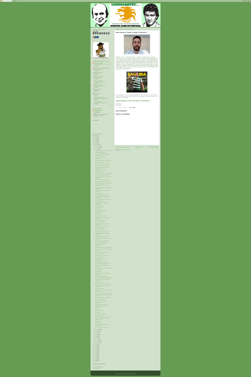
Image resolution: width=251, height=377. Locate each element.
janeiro (96, 343)
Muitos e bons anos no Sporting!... (102, 165)
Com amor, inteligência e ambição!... (102, 163)
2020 (95, 345)
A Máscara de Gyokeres (99, 97)
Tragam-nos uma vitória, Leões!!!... (102, 231)
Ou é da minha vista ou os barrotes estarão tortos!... (102, 168)
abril (96, 337)
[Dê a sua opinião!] (131, 107)
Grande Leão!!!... (98, 269)
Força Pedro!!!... (98, 245)
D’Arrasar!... (97, 308)
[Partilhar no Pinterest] (135, 107)
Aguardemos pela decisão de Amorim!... (103, 317)
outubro (97, 149)
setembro (97, 329)
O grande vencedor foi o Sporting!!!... (102, 181)
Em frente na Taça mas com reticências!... (103, 247)
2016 (95, 352)
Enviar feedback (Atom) (126, 149)
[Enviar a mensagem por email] (130, 107)
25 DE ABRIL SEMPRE (98, 115)
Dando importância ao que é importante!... (104, 268)
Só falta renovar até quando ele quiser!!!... (103, 150)
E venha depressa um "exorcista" (102, 194)
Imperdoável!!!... (98, 271)
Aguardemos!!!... (98, 320)
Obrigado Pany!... (98, 302)
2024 (95, 139)
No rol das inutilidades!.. (100, 299)
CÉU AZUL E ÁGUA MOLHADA (100, 114)
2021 (95, 144)
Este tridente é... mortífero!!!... (101, 215)
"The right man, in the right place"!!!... (102, 263)
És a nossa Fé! (97, 93)
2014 (95, 355)
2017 (95, 350)
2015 (95, 353)
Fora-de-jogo (97, 89)
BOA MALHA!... (97, 111)
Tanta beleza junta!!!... (99, 171)
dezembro (97, 145)
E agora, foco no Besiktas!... (101, 156)
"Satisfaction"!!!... (98, 158)
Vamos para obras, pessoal (99, 81)
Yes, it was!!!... (98, 312)
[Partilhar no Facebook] (133, 107)
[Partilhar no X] (132, 107)
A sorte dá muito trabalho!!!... (101, 220)
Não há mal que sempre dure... (101, 276)
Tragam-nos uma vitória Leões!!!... (102, 240)
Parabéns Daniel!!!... (99, 257)
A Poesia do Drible (98, 72)
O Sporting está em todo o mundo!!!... (103, 297)
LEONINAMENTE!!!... (98, 110)
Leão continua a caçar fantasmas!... (102, 175)
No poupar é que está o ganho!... (102, 236)
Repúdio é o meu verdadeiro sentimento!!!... (101, 307)
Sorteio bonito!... (98, 214)
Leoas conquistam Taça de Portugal (101, 98)
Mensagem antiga (153, 147)
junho (96, 334)
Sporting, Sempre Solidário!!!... (101, 261)
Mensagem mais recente (123, 147)
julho (96, 332)
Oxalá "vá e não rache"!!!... (100, 230)
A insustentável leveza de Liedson (101, 68)
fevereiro (97, 341)
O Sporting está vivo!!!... (100, 201)
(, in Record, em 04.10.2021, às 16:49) (123, 69)
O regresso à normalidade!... (101, 300)
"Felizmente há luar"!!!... (100, 244)
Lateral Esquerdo (98, 101)
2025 (95, 137)
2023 (95, 140)
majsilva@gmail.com (97, 368)
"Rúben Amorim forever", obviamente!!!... (103, 160)
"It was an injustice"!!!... (100, 310)
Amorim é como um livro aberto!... (102, 179)
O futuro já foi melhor (98, 69)
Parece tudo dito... (99, 193)
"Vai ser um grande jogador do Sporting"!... (104, 173)
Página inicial (139, 147)
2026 (95, 135)
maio (96, 336)
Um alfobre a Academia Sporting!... (102, 252)
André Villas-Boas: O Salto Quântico (101, 102)
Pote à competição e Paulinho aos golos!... (104, 277)
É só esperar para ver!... (100, 228)
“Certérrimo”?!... (98, 209)
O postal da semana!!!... (100, 288)
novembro (97, 147)
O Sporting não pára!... (100, 253)
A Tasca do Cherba (98, 80)
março (96, 339)
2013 (95, 357)
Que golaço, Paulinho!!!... (100, 222)
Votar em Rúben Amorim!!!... (101, 210)
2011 (95, 360)
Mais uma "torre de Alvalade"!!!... (102, 242)
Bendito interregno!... (99, 315)
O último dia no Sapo (98, 77)
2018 (95, 348)
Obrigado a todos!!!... (99, 319)
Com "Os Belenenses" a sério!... (101, 304)
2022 (95, 142)
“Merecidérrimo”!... (99, 212)
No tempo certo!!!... (99, 207)
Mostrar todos (111, 105)
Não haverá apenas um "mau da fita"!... (103, 283)
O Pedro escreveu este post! (99, 86)
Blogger (134, 373)
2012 (95, 358)
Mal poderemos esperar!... (100, 152)
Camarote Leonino (98, 76)
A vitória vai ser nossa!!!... (100, 162)
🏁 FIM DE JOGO (97, 90)
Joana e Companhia (98, 85)
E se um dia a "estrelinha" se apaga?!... (103, 199)
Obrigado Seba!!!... (99, 322)
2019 (95, 346)
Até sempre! (96, 73)
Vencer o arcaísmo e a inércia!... (101, 327)
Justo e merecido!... (99, 282)
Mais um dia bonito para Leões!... (102, 255)
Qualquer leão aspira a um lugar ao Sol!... (103, 183)
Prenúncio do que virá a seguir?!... (102, 226)
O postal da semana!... (99, 205)
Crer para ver (96, 94)
